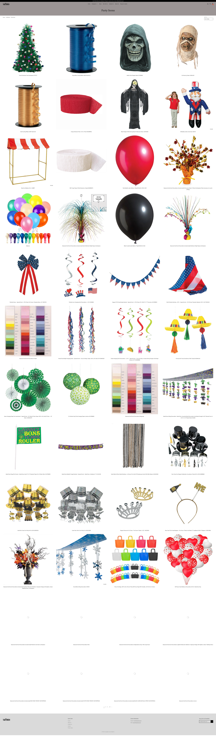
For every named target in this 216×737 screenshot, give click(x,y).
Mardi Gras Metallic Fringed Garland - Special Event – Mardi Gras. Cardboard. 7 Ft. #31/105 (81, 474)
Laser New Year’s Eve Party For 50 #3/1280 (81, 530)
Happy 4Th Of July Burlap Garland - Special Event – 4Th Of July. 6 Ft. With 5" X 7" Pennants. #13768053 (134, 302)
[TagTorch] (6, 4)
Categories (94, 4)
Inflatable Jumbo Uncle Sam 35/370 (188, 131)
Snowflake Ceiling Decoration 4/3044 (81, 586)
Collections (8, 17)
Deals (100, 4)
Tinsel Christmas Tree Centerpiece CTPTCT (28, 75)
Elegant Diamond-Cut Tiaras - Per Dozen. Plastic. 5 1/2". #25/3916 (134, 530)
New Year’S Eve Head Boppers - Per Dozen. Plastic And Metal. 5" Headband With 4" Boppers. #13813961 (188, 530)
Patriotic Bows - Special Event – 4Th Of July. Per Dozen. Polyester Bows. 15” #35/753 (28, 302)
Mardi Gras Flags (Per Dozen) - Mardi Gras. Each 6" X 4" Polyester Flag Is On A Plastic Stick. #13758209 (28, 474)
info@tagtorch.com (137, 720)
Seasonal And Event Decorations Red (81, 644)
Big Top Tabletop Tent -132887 (28, 188)
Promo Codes (70, 727)
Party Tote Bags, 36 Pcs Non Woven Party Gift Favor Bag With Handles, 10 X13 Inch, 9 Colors (134, 586)
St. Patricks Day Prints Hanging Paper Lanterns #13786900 (81, 416)
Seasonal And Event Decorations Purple (28, 358)
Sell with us (105, 4)
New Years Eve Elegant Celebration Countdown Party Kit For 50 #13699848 (188, 474)
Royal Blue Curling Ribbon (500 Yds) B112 (81, 75)
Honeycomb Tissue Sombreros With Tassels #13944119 (188, 358)
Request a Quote (123, 4)
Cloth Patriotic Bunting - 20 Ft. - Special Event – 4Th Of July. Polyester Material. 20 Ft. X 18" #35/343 (187, 302)
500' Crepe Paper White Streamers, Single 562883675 (81, 188)
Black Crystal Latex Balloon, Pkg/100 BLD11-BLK (134, 245)
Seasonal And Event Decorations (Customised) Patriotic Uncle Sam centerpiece (28, 644)
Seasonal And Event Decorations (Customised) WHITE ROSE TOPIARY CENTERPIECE (81, 700)
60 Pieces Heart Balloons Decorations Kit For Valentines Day (188, 586)
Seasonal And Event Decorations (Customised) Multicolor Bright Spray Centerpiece (188, 245)
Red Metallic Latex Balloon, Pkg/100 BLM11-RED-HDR (135, 188)
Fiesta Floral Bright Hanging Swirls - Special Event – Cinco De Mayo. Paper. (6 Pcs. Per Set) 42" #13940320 (81, 358)
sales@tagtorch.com (137, 722)
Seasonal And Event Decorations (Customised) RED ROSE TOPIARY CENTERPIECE (28, 700)
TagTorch (112, 731)
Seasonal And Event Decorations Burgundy (134, 416)
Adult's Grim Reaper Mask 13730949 (135, 75)
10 (109, 706)
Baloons (28, 245)
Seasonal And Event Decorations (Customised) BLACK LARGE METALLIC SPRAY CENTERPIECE (134, 700)
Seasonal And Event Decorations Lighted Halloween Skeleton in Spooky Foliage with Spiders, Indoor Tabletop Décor (188, 644)
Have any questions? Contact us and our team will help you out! (108, 0)
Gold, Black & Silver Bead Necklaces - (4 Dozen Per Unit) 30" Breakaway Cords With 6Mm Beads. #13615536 (134, 474)
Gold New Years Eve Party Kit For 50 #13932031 (28, 530)
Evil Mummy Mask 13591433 (188, 75)
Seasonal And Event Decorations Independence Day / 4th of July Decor (134, 644)
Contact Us (111, 4)
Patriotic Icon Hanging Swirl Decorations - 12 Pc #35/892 (81, 302)
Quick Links (70, 718)
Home (89, 4)
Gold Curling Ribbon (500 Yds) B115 (28, 131)
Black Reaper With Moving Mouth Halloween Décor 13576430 (134, 131)
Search (69, 720)
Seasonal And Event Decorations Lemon (188, 700)
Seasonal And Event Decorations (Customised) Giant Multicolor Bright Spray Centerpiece (81, 245)
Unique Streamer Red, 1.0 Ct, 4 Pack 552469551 (81, 131)
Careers (69, 726)
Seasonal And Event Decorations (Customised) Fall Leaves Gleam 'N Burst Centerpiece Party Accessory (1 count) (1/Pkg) (188, 188)
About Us (117, 4)
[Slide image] (28, 48)
